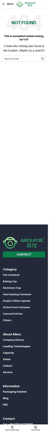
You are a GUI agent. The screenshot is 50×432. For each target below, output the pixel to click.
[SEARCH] (42, 59)
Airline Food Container (16, 307)
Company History (13, 339)
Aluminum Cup (12, 287)
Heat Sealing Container (17, 294)
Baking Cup (10, 281)
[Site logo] (26, 4)
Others (7, 320)
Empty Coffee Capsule (16, 300)
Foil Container (11, 274)
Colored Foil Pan (13, 313)
